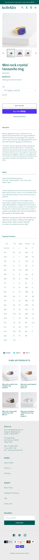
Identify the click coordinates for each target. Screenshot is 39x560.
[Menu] (35, 7)
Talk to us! (7, 468)
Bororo (5, 73)
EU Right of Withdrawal (11, 493)
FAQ (5, 498)
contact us (7, 224)
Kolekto (17, 553)
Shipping (5, 80)
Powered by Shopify (24, 553)
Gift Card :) (7, 473)
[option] (11, 53)
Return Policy (8, 488)
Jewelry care (8, 504)
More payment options (19, 116)
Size (3, 87)
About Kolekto (8, 463)
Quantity (4, 95)
